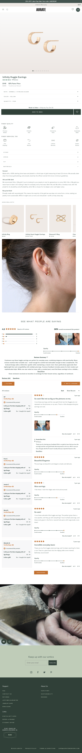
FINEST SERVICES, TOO (9, 136)
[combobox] (41, 91)
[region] (67, 339)
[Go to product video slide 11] (34, 70)
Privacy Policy (30, 748)
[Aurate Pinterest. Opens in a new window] (51, 672)
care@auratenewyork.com (69, 748)
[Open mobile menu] (3, 10)
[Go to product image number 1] (32, 70)
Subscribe (53, 663)
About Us (44, 686)
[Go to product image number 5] (40, 70)
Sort (62, 391)
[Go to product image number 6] (42, 70)
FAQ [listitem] (3, 690)
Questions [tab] (16, 378)
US (79, 5)
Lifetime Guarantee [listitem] (10, 700)
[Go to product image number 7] (44, 70)
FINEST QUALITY (7, 124)
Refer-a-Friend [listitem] (8, 719)
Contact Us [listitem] (7, 694)
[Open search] (8, 10)
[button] (19, 334)
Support (5, 686)
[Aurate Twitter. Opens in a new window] (44, 672)
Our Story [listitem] (45, 690)
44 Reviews (15, 79)
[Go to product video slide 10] (36, 70)
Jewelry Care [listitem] (7, 703)
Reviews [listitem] (44, 697)
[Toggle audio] (9, 641)
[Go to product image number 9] (48, 70)
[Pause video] (3, 641)
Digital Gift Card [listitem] (9, 716)
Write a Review (72, 384)
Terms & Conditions (48, 748)
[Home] (41, 10)
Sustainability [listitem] (47, 694)
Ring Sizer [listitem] (6, 706)
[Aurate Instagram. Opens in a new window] (31, 672)
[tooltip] (47, 357)
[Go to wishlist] (73, 10)
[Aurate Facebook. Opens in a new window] (37, 672)
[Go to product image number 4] (38, 70)
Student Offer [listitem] (8, 722)
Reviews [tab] (6, 378)
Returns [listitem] (5, 697)
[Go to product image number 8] (46, 70)
